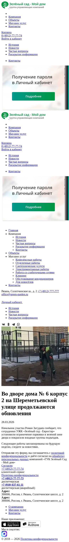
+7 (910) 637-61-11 (12, 484)
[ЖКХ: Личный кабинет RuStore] (31, 526)
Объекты (13, 19)
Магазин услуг (17, 23)
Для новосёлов (24, 281)
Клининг (21, 275)
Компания (14, 16)
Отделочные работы (28, 262)
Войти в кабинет (11, 38)
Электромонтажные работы (32, 269)
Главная (13, 230)
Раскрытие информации (23, 54)
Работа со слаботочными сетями (35, 272)
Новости (13, 47)
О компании (15, 506)
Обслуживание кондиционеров (34, 278)
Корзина (6, 32)
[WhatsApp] (18, 324)
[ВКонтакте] (3, 324)
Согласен (7, 465)
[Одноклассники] (8, 324)
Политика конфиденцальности (20, 475)
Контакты (14, 26)
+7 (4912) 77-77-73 (12, 478)
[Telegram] (13, 324)
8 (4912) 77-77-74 (11, 35)
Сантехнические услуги (30, 266)
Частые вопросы (18, 51)
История (13, 44)
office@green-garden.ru (14, 294)
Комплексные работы (29, 259)
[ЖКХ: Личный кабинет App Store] (11, 526)
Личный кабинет (12, 302)
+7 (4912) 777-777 (48, 291)
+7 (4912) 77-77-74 (12, 468)
